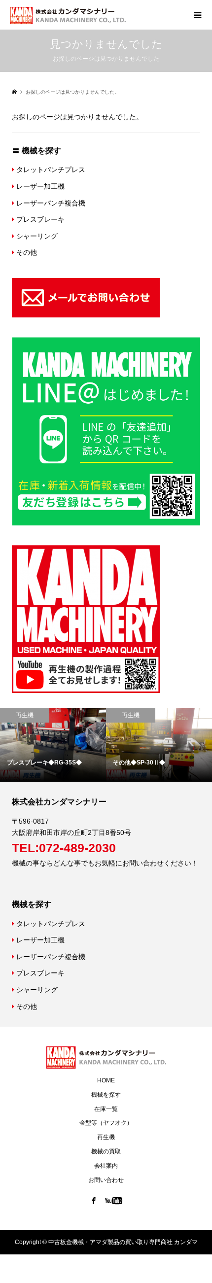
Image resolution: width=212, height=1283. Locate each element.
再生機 (106, 1137)
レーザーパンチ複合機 (49, 203)
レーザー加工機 (39, 186)
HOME (106, 1080)
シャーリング (36, 236)
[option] (125, 745)
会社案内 (106, 1165)
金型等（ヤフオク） (106, 1122)
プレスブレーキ (39, 219)
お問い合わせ (106, 1180)
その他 (25, 252)
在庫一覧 (106, 1109)
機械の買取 (106, 1151)
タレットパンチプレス (49, 169)
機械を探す (106, 1094)
